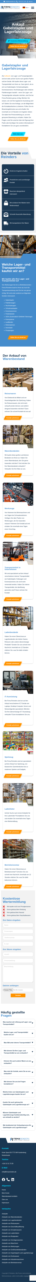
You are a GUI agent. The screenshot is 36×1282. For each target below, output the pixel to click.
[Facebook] (3, 1179)
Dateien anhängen (11, 986)
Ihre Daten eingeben (11, 920)
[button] (32, 7)
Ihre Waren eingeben (12, 949)
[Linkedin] (12, 1179)
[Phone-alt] (8, 1179)
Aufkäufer (7, 76)
